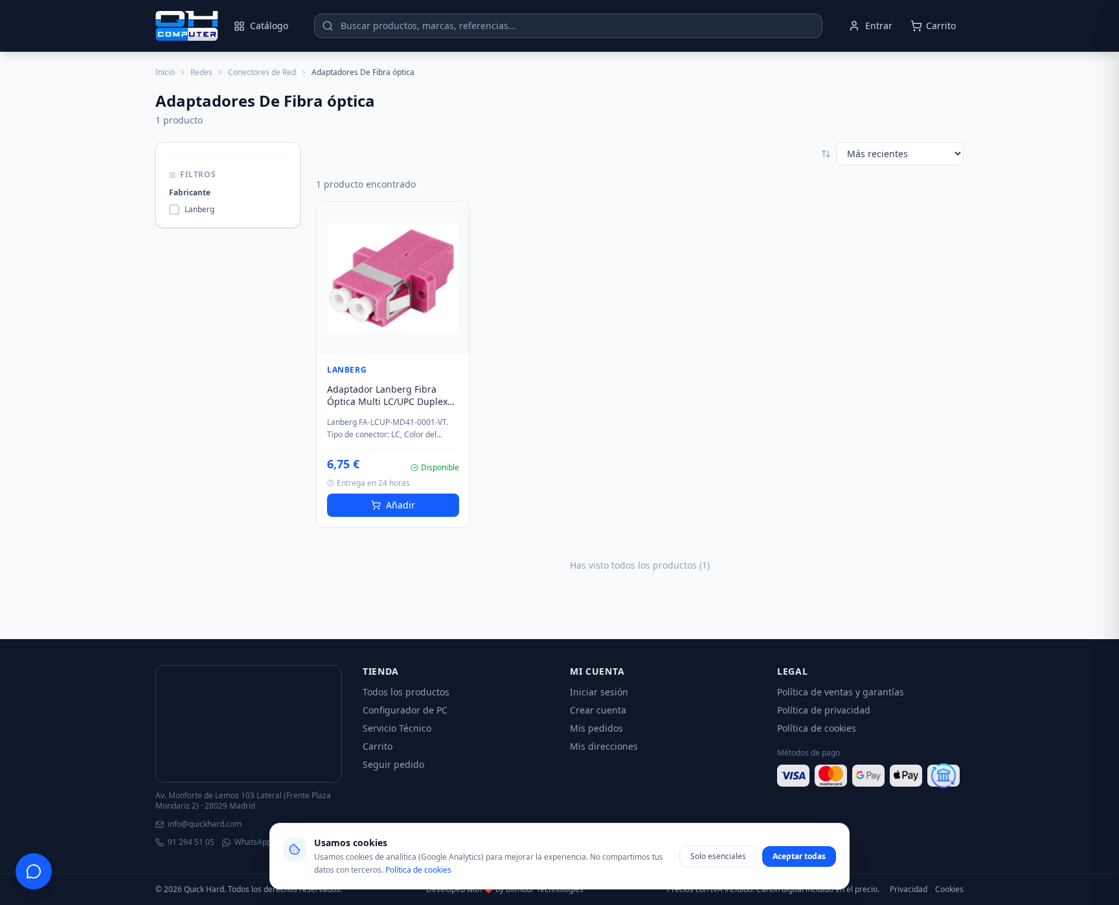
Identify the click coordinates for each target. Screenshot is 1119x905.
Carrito (377, 746)
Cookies (949, 889)
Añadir (400, 505)
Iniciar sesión (599, 692)
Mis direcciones (604, 746)
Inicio (165, 72)
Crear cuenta (598, 710)
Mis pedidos (596, 728)
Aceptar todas (799, 856)
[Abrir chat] (34, 871)
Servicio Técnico (397, 728)
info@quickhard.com (205, 824)
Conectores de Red (262, 72)
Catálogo (269, 25)
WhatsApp (252, 842)
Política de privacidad (823, 710)
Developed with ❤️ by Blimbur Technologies (504, 889)
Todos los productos (406, 692)
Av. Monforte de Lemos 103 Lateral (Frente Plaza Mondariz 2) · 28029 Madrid (243, 801)
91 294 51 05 (191, 842)
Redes (201, 72)
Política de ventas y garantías (840, 692)
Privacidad (908, 889)
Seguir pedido (393, 764)
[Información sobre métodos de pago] (870, 776)
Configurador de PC (405, 710)
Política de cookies (816, 728)
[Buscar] (327, 26)
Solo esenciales (718, 856)
